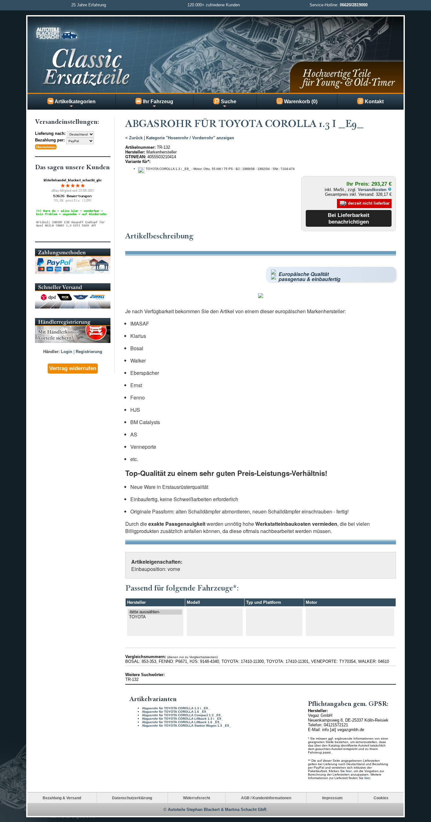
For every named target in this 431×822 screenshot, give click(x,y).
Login (66, 351)
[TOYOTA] (155, 617)
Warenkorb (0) (300, 101)
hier (349, 771)
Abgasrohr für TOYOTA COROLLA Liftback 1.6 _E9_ (181, 722)
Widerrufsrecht (196, 798)
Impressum (332, 798)
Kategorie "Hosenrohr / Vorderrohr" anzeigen (190, 137)
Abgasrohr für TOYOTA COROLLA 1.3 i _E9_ (176, 708)
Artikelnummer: (140, 147)
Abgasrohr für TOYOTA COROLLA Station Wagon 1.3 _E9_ (186, 725)
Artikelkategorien (75, 101)
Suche (228, 101)
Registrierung (89, 351)
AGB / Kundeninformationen (266, 798)
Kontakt (373, 101)
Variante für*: (138, 161)
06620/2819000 (354, 5)
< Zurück (134, 137)
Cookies (381, 798)
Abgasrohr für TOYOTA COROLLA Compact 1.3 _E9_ (182, 715)
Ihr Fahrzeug (157, 101)
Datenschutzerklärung (132, 798)
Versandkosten (373, 189)
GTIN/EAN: (135, 156)
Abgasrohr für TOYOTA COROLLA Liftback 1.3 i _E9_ (182, 718)
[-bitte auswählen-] (155, 612)
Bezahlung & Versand (62, 798)
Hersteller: (135, 152)
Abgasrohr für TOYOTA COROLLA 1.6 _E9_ (175, 711)
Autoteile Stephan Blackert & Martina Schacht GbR (217, 809)
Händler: (51, 351)
